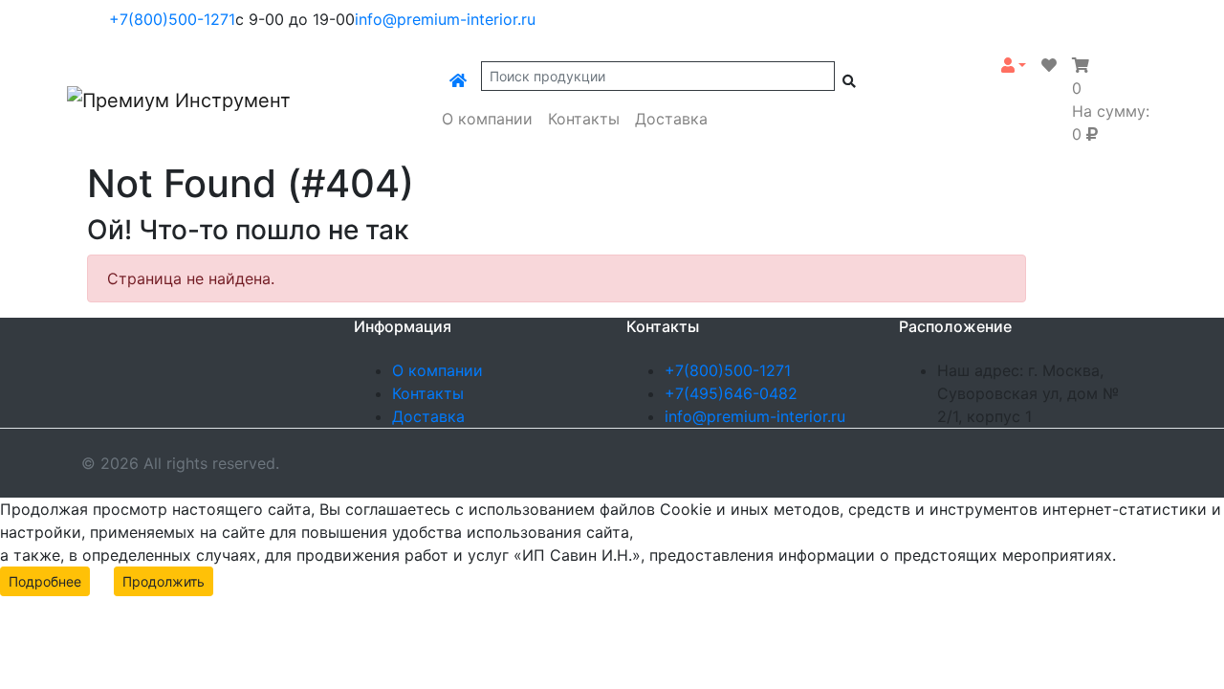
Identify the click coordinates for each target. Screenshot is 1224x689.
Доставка (671, 118)
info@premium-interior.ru (445, 19)
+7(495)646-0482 (731, 393)
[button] (1014, 65)
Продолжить (163, 581)
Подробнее (45, 581)
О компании (487, 118)
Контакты (584, 118)
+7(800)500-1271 (172, 19)
